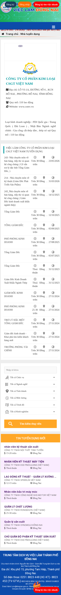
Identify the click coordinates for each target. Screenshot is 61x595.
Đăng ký (10, 4)
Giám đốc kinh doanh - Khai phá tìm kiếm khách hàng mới (16, 337)
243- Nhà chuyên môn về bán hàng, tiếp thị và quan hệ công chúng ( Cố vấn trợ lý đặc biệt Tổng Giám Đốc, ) (16, 164)
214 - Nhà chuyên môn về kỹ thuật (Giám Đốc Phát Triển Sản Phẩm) (16, 181)
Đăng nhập (25, 4)
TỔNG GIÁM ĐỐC (13, 225)
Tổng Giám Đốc (12, 211)
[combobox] (30, 377)
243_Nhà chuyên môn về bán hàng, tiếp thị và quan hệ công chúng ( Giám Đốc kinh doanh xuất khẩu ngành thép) (16, 198)
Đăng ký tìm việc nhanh (46, 4)
